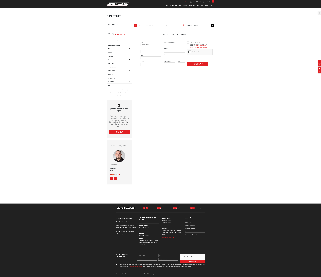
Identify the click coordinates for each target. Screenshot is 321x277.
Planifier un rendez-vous (119, 132)
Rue (165, 55)
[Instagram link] (200, 2)
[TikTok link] (203, 2)
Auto (166, 5)
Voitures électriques (175, 5)
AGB (144, 274)
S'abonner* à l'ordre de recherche (118, 93)
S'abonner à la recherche (198, 64)
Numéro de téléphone (169, 42)
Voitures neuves (189, 222)
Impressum (139, 274)
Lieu (179, 61)
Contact (212, 5)
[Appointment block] (319, 71)
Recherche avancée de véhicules (118, 90)
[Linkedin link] (197, 2)
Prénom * (143, 49)
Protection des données (128, 274)
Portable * (166, 48)
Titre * (142, 42)
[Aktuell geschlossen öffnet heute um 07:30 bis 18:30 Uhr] (319, 13)
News (206, 5)
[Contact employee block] (319, 68)
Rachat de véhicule (190, 228)
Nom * (142, 55)
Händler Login (151, 274)
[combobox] (155, 25)
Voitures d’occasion (190, 225)
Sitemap (118, 274)
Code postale (167, 61)
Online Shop (192, 5)
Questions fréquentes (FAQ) (192, 234)
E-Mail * (142, 61)
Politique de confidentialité (201, 47)
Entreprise (200, 5)
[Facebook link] (194, 2)
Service (185, 5)
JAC (186, 231)
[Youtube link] (191, 2)
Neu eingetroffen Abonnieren (118, 96)
